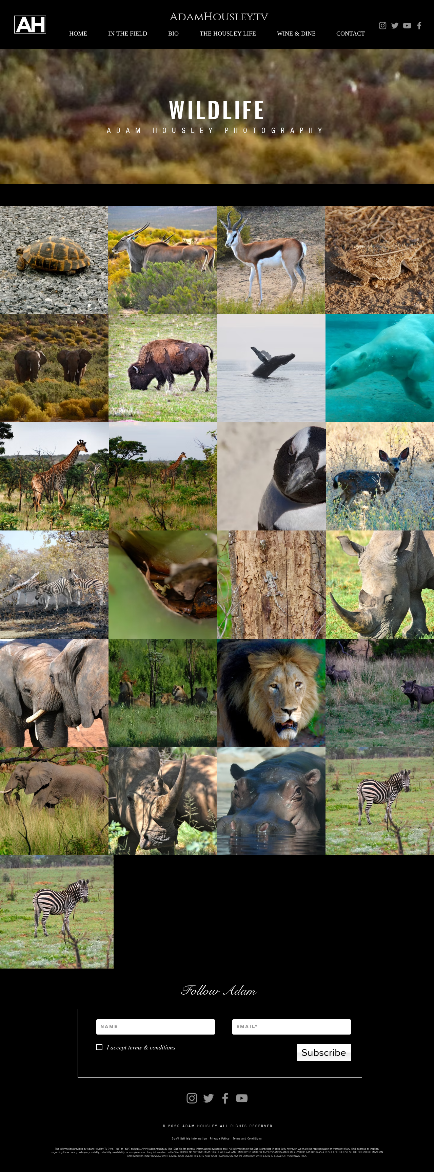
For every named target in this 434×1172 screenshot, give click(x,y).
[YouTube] (407, 25)
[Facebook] (419, 25)
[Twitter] (395, 25)
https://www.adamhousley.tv (150, 1149)
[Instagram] (383, 25)
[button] (128, 33)
